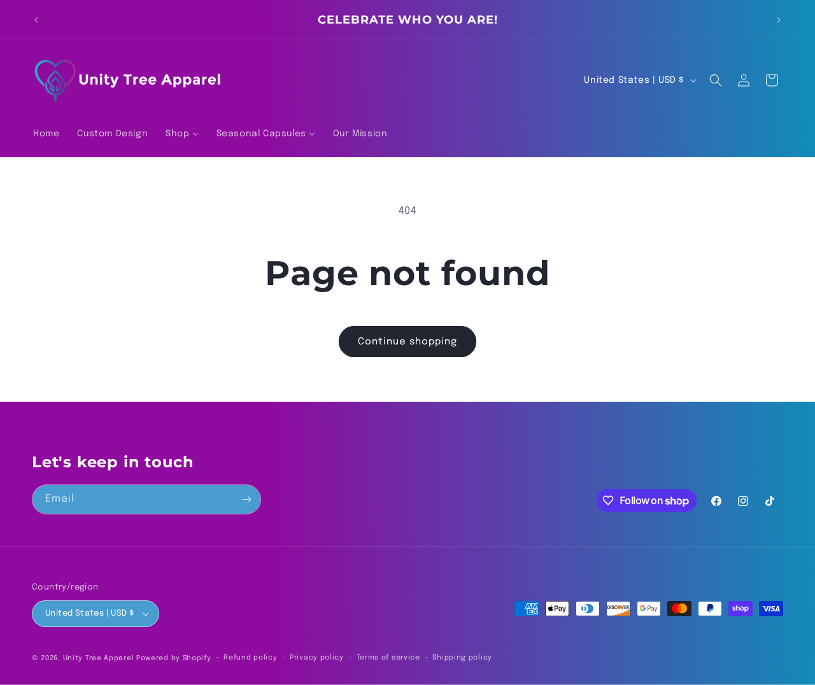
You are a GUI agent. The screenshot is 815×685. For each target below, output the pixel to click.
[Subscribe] (246, 499)
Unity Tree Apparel (98, 658)
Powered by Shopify (173, 658)
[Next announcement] (779, 20)
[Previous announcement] (36, 20)
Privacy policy (317, 657)
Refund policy (250, 657)
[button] (716, 80)
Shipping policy (462, 657)
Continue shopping (407, 342)
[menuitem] (46, 133)
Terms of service (388, 657)
